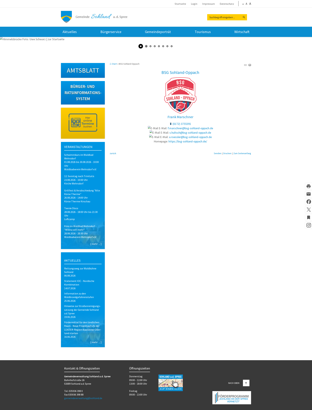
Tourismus (203, 31)
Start (114, 64)
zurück (113, 153)
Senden (217, 153)
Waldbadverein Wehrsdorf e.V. (80, 169)
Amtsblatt (83, 70)
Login (194, 3)
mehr (94, 243)
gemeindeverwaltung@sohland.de (83, 398)
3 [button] (154, 46)
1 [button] (146, 46)
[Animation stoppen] (140, 46)
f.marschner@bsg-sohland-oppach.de (190, 128)
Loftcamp (69, 219)
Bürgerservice (110, 31)
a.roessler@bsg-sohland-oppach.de (190, 137)
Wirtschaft (241, 31)
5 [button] (163, 46)
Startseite (180, 3)
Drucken (227, 153)
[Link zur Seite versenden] (245, 65)
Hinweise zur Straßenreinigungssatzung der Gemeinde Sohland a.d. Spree (82, 309)
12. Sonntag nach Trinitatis (79, 176)
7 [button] (171, 46)
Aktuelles (70, 31)
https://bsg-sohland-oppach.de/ (188, 141)
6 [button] (167, 46)
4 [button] (159, 46)
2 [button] (150, 46)
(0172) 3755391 (182, 124)
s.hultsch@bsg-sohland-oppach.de (190, 132)
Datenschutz (227, 3)
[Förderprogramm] (231, 398)
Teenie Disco (71, 208)
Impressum (208, 3)
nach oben (233, 383)
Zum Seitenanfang (242, 153)
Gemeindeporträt (158, 31)
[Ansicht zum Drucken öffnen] (249, 65)
